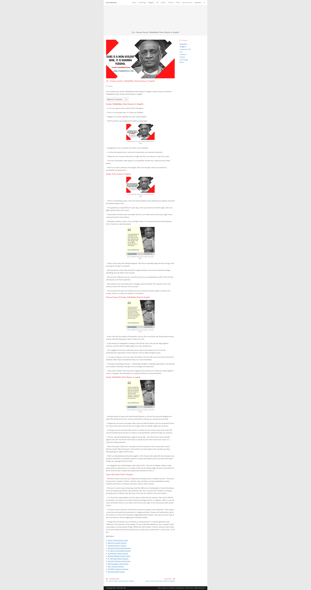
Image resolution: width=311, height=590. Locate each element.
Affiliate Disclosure (199, 588)
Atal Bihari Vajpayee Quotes (118, 569)
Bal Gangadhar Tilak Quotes (118, 564)
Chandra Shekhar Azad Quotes (119, 561)
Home (159, 588)
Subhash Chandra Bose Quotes (119, 548)
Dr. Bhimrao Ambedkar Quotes (119, 551)
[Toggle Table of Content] (125, 99)
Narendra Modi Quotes (116, 572)
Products (183, 54)
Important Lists (185, 49)
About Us (164, 588)
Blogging (183, 47)
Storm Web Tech (111, 2)
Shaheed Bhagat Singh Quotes (119, 556)
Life (181, 52)
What (182, 62)
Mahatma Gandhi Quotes (117, 543)
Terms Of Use (189, 588)
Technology (184, 60)
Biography (183, 44)
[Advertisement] (155, 19)
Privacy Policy (180, 588)
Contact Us (172, 588)
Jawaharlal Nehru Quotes (117, 546)
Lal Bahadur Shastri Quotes (118, 553)
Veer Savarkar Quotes (116, 566)
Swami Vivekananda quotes (118, 540)
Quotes (110, 86)
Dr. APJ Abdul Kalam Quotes (118, 559)
